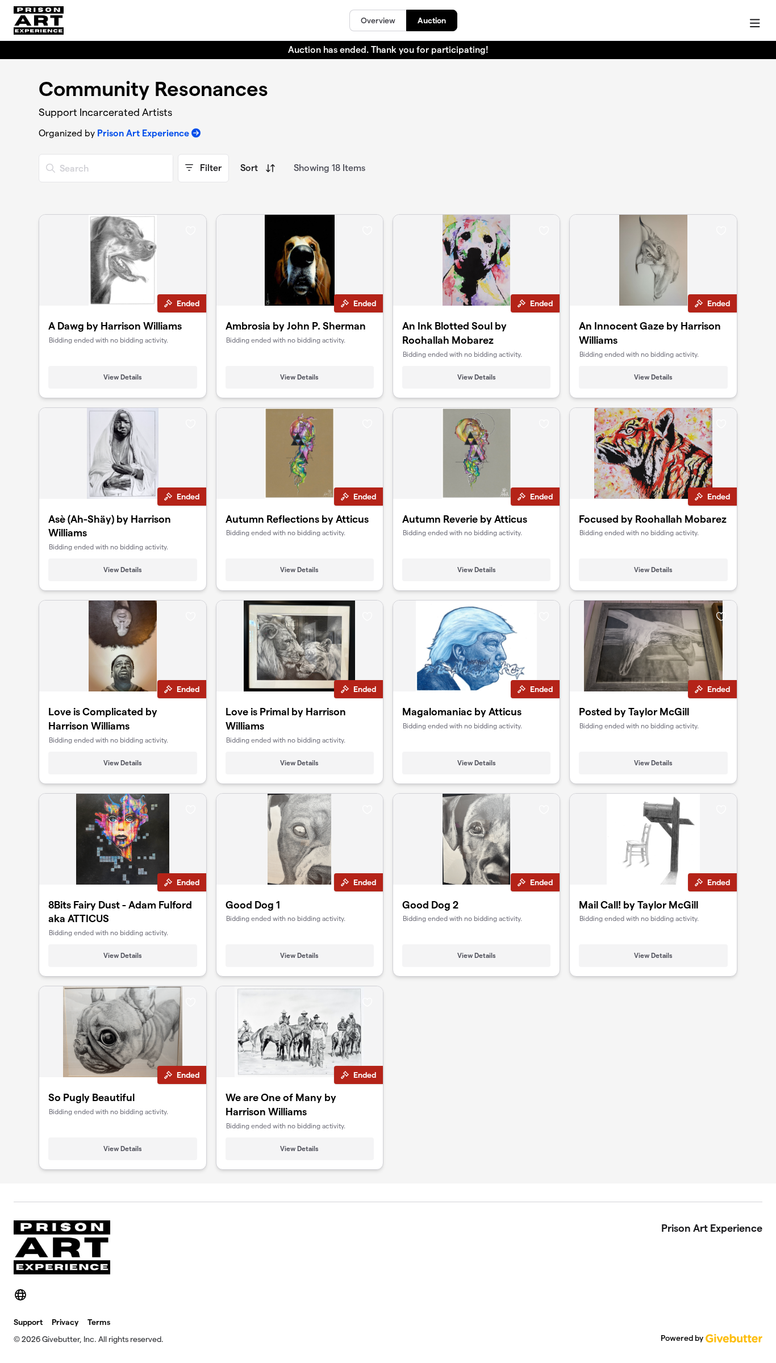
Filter (210, 168)
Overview (378, 20)
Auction (432, 20)
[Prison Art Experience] (39, 20)
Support (28, 1322)
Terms (98, 1322)
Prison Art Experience (143, 133)
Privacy (65, 1322)
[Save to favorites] (190, 230)
